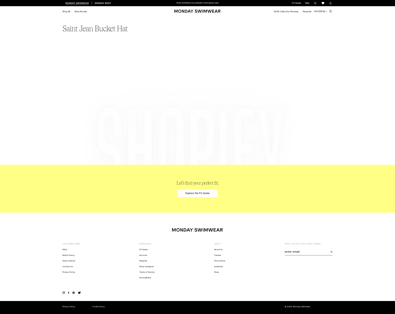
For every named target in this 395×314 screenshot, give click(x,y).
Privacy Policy (68, 272)
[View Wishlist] (323, 3)
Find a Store (219, 261)
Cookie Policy (98, 307)
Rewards (307, 12)
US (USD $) (319, 11)
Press (216, 272)
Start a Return (68, 261)
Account (143, 255)
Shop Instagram (146, 266)
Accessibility (145, 278)
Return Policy (68, 255)
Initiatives (218, 266)
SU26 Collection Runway (286, 12)
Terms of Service (147, 272)
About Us (218, 249)
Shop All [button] (66, 12)
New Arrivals (81, 12)
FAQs (64, 249)
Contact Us (67, 266)
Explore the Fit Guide (197, 193)
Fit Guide (296, 3)
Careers (217, 255)
